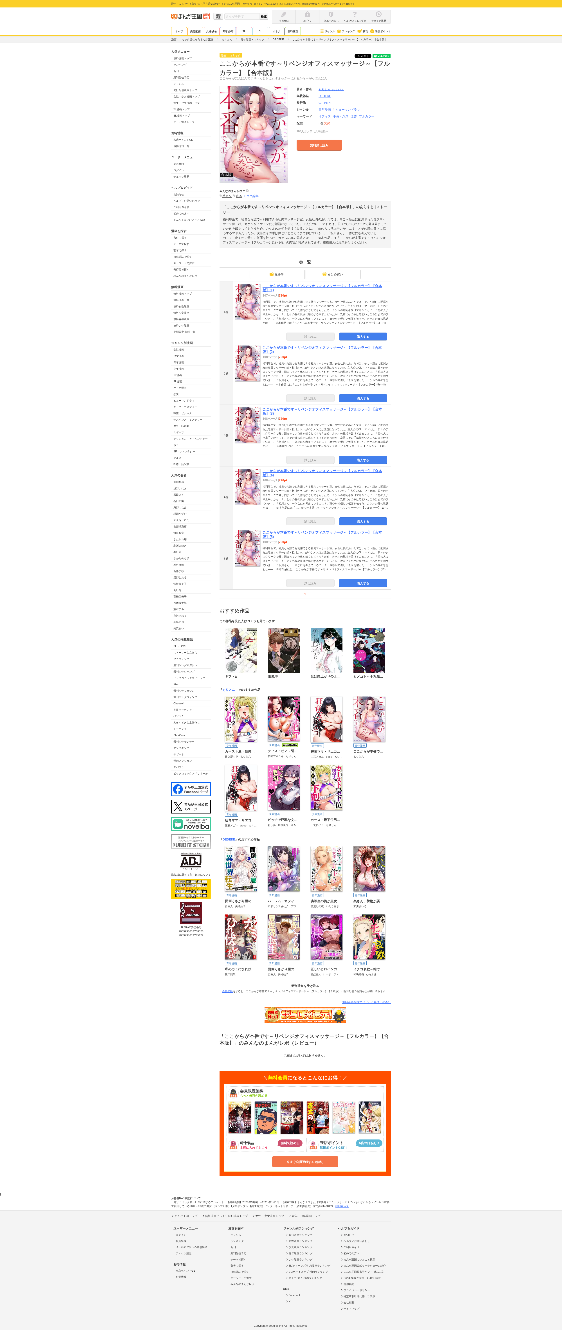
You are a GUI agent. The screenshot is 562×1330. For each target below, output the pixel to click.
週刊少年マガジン (184, 690)
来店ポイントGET (184, 139)
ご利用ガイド (181, 207)
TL (244, 31)
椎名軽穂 (178, 564)
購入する (363, 336)
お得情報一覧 (181, 146)
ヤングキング (181, 748)
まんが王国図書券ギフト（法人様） (365, 1271)
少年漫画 (178, 368)
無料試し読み (319, 145)
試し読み (310, 336)
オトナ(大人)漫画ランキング (305, 1278)
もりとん (331, 89)
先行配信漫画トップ (185, 90)
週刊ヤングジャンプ (185, 697)
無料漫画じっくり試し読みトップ (226, 1216)
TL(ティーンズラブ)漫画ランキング (309, 1265)
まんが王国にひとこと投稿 (189, 219)
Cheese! (178, 703)
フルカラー (366, 116)
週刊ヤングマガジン (185, 665)
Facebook (295, 1295)
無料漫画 (293, 31)
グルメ (177, 457)
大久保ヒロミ (181, 520)
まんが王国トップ (186, 1216)
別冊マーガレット (184, 709)
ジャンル (329, 31)
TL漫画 (177, 375)
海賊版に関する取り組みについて (191, 874)
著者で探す (180, 250)
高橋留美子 (180, 596)
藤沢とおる (180, 615)
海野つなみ (180, 507)
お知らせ (178, 194)
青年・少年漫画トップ (186, 102)
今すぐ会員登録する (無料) (305, 1162)
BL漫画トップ (181, 115)
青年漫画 (178, 362)
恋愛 (176, 394)
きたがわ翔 (180, 539)
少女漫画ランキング (300, 1247)
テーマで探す (181, 244)
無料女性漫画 (181, 306)
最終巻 (279, 274)
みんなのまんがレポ (185, 275)
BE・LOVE (180, 646)
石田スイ (178, 494)
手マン (227, 196)
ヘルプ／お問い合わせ (186, 200)
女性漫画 (178, 349)
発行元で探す (181, 269)
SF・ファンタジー (184, 451)
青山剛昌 (178, 482)
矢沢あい (178, 628)
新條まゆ (178, 571)
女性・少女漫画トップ (186, 96)
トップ (179, 31)
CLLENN (325, 102)
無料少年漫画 (181, 325)
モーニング (180, 729)
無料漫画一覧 (181, 300)
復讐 (354, 116)
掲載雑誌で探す (182, 256)
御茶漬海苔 (180, 526)
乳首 (239, 196)
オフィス (325, 116)
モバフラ (178, 767)
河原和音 (178, 533)
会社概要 (349, 1302)
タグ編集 (252, 196)
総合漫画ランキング (300, 1234)
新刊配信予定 (181, 77)
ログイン (178, 170)
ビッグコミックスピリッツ (189, 678)
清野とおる (180, 577)
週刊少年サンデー (184, 741)
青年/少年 (228, 31)
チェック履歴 (181, 176)
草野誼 (177, 552)
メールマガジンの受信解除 (191, 1247)
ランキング (348, 31)
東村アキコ (180, 609)
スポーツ (178, 432)
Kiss (175, 684)
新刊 (365, 31)
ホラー (177, 445)
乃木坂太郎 (180, 603)
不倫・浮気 (340, 116)
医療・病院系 (181, 464)
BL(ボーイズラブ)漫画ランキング (308, 1271)
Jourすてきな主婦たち (186, 722)
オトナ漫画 (180, 387)
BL (260, 31)
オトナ (277, 31)
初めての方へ (181, 213)
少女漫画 (178, 356)
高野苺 (177, 590)
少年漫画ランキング (300, 1259)
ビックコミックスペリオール (190, 773)
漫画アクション (182, 760)
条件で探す (180, 237)
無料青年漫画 (181, 319)
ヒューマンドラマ (184, 400)
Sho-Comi (179, 735)
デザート (178, 754)
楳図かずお (180, 513)
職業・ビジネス (182, 413)
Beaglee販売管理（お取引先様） (363, 1278)
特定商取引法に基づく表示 (359, 1296)
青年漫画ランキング (300, 1253)
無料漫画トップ (182, 58)
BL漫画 (177, 381)
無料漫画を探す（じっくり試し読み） (366, 1002)
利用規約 (349, 1284)
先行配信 (195, 31)
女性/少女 (211, 31)
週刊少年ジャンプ (184, 671)
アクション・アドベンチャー (190, 438)
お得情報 (181, 1276)
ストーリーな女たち (185, 652)
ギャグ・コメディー (185, 407)
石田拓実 (178, 501)
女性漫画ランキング (300, 1241)
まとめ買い (335, 274)
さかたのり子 (181, 558)
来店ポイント (383, 31)
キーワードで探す (184, 263)
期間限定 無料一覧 (184, 331)
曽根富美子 (180, 583)
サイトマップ (351, 1308)
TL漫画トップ (181, 109)
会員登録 (178, 164)
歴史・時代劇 (181, 426)
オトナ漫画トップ (184, 122)
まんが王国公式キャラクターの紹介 (365, 1265)
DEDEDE (229, 839)
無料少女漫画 (181, 312)
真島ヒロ (178, 622)
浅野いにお (180, 488)
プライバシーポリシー (357, 1290)
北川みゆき (180, 545)
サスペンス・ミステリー (187, 419)
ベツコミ (178, 716)
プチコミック (181, 659)
